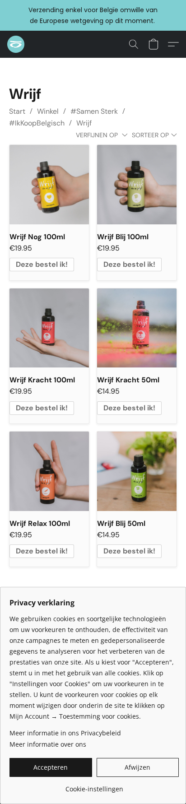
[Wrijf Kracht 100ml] (49, 328)
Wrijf (84, 123)
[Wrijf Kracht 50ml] (137, 328)
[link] (94, 786)
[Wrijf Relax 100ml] (49, 471)
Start (17, 111)
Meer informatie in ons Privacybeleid (65, 733)
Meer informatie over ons (47, 744)
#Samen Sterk (94, 111)
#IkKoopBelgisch (37, 123)
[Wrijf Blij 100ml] (137, 184)
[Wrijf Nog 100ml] (49, 184)
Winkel (48, 111)
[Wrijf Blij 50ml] (137, 471)
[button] (16, 44)
